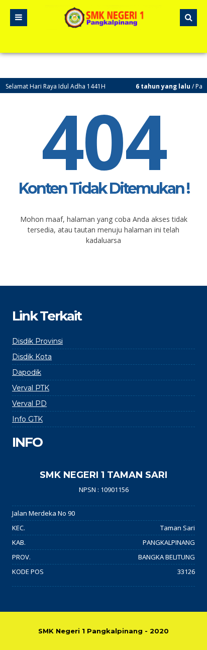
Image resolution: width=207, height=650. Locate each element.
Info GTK (27, 419)
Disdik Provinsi (37, 341)
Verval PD (29, 403)
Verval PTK (30, 387)
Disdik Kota (32, 356)
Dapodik (26, 372)
